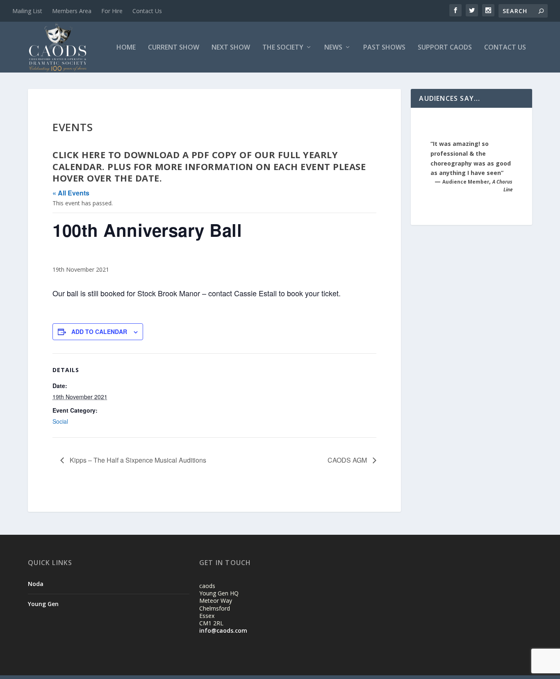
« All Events (70, 193)
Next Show (231, 48)
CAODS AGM (348, 460)
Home (126, 48)
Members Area (71, 11)
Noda (35, 584)
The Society (282, 48)
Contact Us (147, 11)
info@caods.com (223, 630)
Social (60, 421)
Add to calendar (99, 331)
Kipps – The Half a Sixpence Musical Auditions (137, 460)
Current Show (173, 48)
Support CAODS (445, 48)
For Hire (112, 11)
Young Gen (43, 604)
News (333, 48)
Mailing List (27, 11)
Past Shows (384, 48)
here (95, 154)
